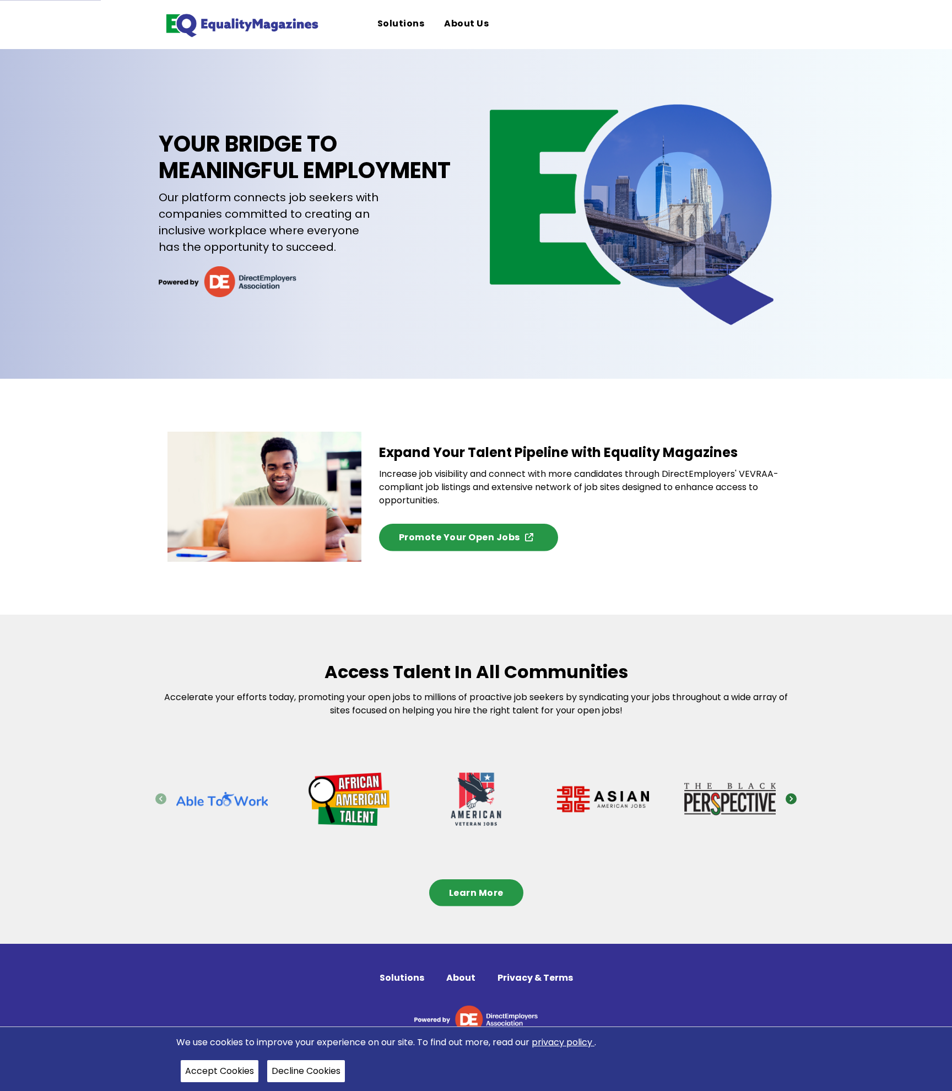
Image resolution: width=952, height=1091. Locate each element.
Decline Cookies (306, 1071)
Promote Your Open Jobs (459, 537)
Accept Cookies (219, 1071)
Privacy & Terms (535, 977)
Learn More (476, 892)
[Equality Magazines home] (241, 25)
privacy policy (563, 1042)
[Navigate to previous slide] (160, 798)
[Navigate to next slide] (791, 798)
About (460, 977)
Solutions (402, 977)
